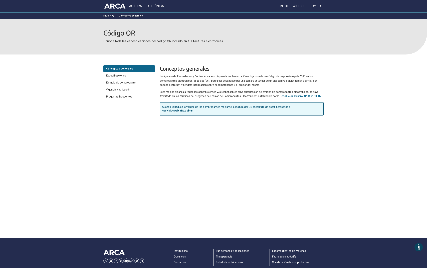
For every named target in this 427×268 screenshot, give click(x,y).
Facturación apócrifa (284, 256)
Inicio (284, 6)
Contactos (180, 262)
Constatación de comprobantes (290, 262)
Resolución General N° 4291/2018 (300, 96)
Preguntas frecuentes (119, 96)
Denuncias (180, 256)
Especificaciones (116, 75)
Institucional (181, 250)
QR (113, 15)
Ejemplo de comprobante (121, 82)
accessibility (418, 247)
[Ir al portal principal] (115, 6)
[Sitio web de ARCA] (114, 252)
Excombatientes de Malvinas (289, 250)
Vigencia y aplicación (118, 89)
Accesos (299, 6)
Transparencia (224, 256)
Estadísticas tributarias (229, 262)
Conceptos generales (119, 68)
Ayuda (317, 6)
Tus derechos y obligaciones (232, 250)
